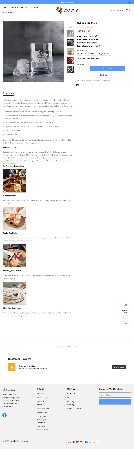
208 (81, 80)
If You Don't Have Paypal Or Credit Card (42, 419)
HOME (5, 8)
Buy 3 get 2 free (105, 54)
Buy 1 (80, 54)
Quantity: (83, 50)
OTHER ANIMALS (9, 13)
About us (40, 394)
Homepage (60, 347)
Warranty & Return (74, 409)
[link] (70, 33)
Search (120, 10)
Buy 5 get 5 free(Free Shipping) (89, 58)
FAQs (69, 398)
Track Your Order (43, 409)
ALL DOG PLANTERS (19, 8)
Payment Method (43, 413)
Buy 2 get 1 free (90, 54)
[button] (88, 27)
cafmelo (13, 441)
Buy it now (104, 75)
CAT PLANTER (35, 8)
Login (113, 10)
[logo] (67, 10)
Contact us (71, 394)
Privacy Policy (42, 398)
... (20, 13)
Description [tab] (8, 93)
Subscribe (115, 402)
